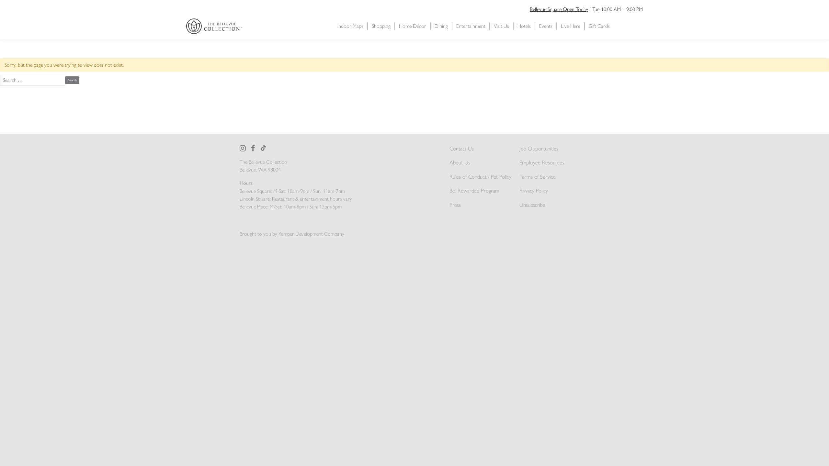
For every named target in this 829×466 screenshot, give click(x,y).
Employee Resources (541, 162)
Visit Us (501, 26)
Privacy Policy (533, 190)
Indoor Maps (350, 26)
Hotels (524, 26)
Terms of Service (537, 176)
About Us (459, 162)
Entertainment (470, 26)
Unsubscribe (532, 205)
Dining (441, 26)
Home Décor (412, 26)
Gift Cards (599, 26)
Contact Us (461, 148)
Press (455, 205)
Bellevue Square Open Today (559, 9)
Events (545, 26)
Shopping (381, 26)
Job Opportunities (538, 148)
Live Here (570, 26)
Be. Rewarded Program (474, 190)
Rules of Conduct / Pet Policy (480, 176)
